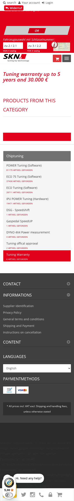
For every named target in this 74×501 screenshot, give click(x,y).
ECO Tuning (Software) (21, 190)
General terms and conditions (23, 319)
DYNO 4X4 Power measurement (28, 234)
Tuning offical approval (22, 245)
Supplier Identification (18, 306)
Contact (12, 284)
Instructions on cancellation (22, 332)
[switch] (9, 495)
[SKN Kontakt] (40, 496)
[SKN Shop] (58, 496)
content (12, 342)
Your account (31, 3)
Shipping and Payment (18, 326)
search (11, 3)
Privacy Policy (12, 312)
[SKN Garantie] (49, 496)
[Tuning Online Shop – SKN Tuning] (17, 58)
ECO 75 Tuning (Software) (23, 179)
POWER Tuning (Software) (24, 167)
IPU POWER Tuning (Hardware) (27, 201)
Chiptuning (14, 156)
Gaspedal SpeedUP (19, 223)
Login (49, 3)
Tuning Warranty (18, 257)
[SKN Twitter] (22, 496)
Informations (17, 295)
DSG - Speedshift (18, 212)
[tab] (37, 285)
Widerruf (16, 8)
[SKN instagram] (31, 496)
